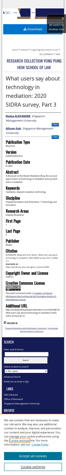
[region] (33, 444)
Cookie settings (19, 440)
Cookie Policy (40, 444)
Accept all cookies (33, 456)
